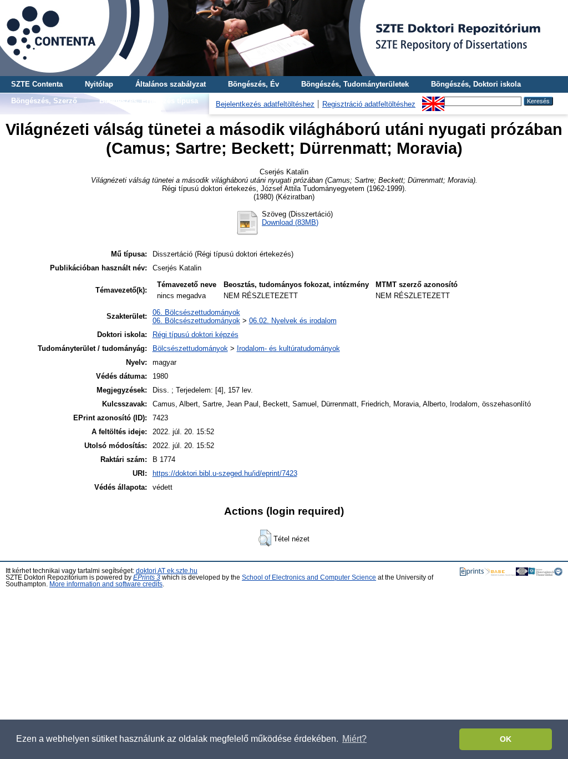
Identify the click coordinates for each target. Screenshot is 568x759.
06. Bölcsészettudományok (196, 312)
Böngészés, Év (253, 84)
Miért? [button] (354, 738)
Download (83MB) (290, 222)
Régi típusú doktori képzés (196, 334)
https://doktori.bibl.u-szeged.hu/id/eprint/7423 (225, 473)
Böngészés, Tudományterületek (355, 84)
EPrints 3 (146, 577)
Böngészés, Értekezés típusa (148, 101)
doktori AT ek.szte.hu (166, 570)
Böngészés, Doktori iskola (476, 84)
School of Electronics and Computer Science (309, 577)
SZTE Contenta (37, 84)
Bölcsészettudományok (190, 348)
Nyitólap (99, 84)
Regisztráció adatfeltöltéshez (368, 104)
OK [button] (505, 739)
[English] (433, 101)
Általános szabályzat (170, 84)
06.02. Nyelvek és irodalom (293, 320)
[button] (264, 538)
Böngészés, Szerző (44, 101)
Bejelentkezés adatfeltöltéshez (265, 104)
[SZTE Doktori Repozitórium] (284, 38)
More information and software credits (106, 584)
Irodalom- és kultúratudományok (288, 348)
